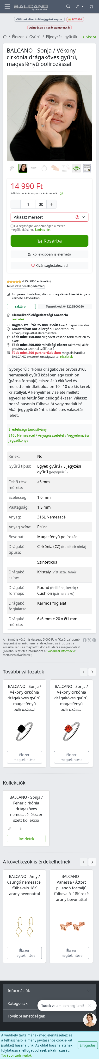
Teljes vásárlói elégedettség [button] (26, 286)
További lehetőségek (26, 1016)
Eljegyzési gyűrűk (61, 36)
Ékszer (18, 36)
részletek (18, 319)
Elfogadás (88, 1045)
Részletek (26, 838)
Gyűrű (35, 36)
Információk (19, 990)
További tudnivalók (16, 1055)
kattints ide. (42, 230)
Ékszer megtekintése (24, 757)
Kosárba (52, 241)
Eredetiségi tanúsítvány (28, 429)
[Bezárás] (90, 1005)
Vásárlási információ (61, 651)
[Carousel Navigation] (88, 672)
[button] (49, 118)
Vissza (90, 37)
